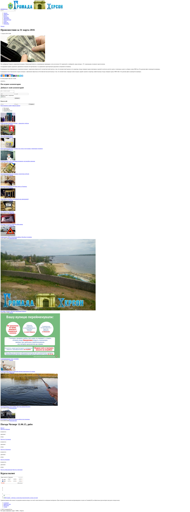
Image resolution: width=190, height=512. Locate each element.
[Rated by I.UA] (7, 496)
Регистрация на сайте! (6, 105)
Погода (2, 428)
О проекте (6, 502)
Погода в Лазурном (17, 469)
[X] (8, 76)
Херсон (5, 13)
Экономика (6, 18)
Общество (6, 14)
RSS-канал (6, 505)
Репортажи (6, 23)
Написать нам (7, 504)
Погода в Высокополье (6, 469)
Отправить (31, 104)
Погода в (5, 429)
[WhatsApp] (18, 76)
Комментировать (9, 74)
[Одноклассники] (3, 76)
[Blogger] (10, 76)
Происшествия (7, 19)
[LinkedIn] (12, 76)
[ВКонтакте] (1, 76)
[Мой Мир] (6, 76)
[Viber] (16, 76)
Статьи (11, 124)
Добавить (17, 98)
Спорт (5, 21)
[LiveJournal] (14, 76)
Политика (6, 17)
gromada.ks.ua (4, 9)
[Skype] (20, 76)
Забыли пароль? (16, 105)
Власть (5, 15)
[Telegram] (22, 76)
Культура (6, 22)
